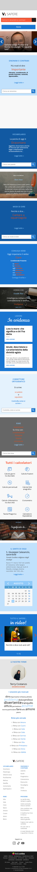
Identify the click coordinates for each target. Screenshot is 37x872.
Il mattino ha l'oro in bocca (27, 814)
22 (26, 599)
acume (27, 705)
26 (16, 601)
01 (26, 591)
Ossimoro (6, 769)
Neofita (5, 783)
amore (30, 709)
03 (9, 593)
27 (19, 601)
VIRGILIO (10, 856)
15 (26, 596)
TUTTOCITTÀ (21, 858)
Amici (5, 816)
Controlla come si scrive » (18, 402)
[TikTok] (18, 843)
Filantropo (6, 772)
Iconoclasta (7, 786)
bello (23, 709)
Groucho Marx (18, 293)
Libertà (23, 771)
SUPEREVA (26, 859)
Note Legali (14, 862)
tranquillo (27, 703)
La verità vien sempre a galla (26, 800)
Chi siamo (7, 862)
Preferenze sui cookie (16, 863)
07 (23, 593)
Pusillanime (7, 777)
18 (13, 599)
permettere (16, 706)
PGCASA (5, 858)
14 (23, 596)
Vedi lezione (10, 339)
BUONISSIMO (19, 859)
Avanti (28, 583)
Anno (23, 749)
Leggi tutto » (19, 82)
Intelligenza (18, 304)
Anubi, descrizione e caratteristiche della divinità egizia (17, 349)
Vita (23, 742)
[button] (35, 42)
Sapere (12, 14)
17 (9, 599)
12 (16, 596)
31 (8, 604)
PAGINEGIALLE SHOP (27, 856)
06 (19, 593)
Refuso (5, 780)
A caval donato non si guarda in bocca (27, 832)
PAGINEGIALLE (18, 856)
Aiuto (25, 863)
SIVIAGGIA (31, 858)
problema (11, 699)
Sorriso (23, 735)
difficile (8, 706)
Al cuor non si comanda (25, 827)
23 (29, 599)
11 (13, 596)
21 (23, 599)
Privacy (21, 862)
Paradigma (24, 785)
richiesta (22, 697)
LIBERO (6, 856)
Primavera (23, 745)
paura (18, 712)
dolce (21, 699)
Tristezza (24, 791)
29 (26, 601)
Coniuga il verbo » (19, 277)
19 (16, 599)
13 (19, 596)
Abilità (23, 752)
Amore (23, 722)
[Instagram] (14, 843)
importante (14, 697)
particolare (12, 709)
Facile (22, 774)
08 (26, 593)
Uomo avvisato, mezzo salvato (26, 805)
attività (29, 697)
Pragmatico (24, 776)
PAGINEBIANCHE (12, 858)
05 (16, 593)
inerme (4, 710)
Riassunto (24, 782)
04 (13, 593)
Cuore (23, 726)
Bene (5, 819)
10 (9, 596)
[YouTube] (23, 843)
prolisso (28, 699)
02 (29, 591)
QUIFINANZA (11, 859)
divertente (13, 702)
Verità (23, 739)
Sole (23, 729)
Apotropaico (7, 789)
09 (29, 593)
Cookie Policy (28, 862)
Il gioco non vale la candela (27, 823)
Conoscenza (25, 779)
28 (23, 601)
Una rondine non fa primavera (26, 809)
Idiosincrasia (7, 775)
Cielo (23, 732)
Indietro (8, 583)
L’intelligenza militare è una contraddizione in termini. (18, 299)
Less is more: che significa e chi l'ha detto (15, 331)
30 (29, 601)
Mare (5, 808)
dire (7, 696)
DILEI (26, 858)
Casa (4, 805)
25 (13, 601)
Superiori (8, 355)
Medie (8, 337)
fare (18, 709)
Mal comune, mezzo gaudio (25, 818)
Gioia (22, 788)
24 (9, 601)
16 (29, 596)
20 (19, 599)
